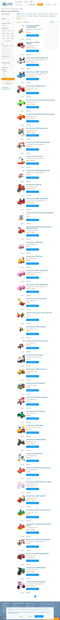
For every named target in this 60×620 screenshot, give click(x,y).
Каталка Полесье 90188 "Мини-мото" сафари (38, 482)
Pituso (26, 13)
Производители (6, 609)
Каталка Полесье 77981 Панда (34, 355)
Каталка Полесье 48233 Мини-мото (36, 581)
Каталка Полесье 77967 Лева (34, 256)
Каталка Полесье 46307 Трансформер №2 (38, 170)
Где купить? (28, 39)
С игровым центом (52, 16)
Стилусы (27, 605)
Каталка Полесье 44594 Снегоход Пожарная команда (38, 524)
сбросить (23, 18)
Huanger (51, 13)
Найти (40, 4)
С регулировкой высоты (43, 16)
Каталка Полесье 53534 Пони (34, 453)
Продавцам (5, 606)
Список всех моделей (5, 89)
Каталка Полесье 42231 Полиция (35, 411)
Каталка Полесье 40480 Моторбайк (36, 567)
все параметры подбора (8, 83)
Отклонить (21, 616)
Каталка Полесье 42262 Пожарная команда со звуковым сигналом (39, 227)
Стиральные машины (16, 606)
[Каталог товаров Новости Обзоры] (33, 4)
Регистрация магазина (5, 611)
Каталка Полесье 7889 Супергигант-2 (36, 369)
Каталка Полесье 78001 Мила (34, 242)
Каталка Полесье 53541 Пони (34, 156)
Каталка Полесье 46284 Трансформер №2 (38, 539)
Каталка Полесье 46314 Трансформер (37, 341)
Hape (47, 13)
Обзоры (31, 1)
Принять (39, 616)
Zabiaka (39, 13)
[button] (55, 4)
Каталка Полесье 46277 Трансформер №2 (38, 142)
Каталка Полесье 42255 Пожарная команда (38, 467)
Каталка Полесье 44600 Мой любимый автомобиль (40, 114)
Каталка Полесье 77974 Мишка (34, 425)
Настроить (30, 616)
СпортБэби (30, 16)
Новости (26, 1)
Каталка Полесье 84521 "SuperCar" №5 (37, 72)
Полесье (18, 13)
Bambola (30, 13)
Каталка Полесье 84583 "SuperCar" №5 (37, 198)
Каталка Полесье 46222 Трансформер (37, 397)
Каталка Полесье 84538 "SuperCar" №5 (37, 58)
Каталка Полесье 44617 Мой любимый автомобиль (40, 100)
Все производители (8, 40)
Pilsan (22, 16)
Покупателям (5, 605)
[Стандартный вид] (52, 22)
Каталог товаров (19, 1)
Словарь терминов (5, 87)
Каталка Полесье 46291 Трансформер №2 (32, 26)
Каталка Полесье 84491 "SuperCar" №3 (37, 284)
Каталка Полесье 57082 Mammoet (32, 43)
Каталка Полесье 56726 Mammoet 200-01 (37, 553)
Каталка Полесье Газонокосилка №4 (36, 298)
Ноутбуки (14, 605)
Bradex (18, 16)
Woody (56, 13)
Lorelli (26, 16)
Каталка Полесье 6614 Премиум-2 (35, 383)
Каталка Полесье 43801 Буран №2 (35, 496)
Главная (2, 8)
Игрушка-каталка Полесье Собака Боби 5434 (38, 313)
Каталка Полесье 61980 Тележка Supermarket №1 (40, 213)
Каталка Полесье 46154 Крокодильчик (37, 128)
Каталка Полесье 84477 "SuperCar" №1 (37, 270)
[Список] (58, 22)
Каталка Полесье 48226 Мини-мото (36, 86)
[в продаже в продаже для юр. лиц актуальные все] (8, 25)
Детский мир (7, 8)
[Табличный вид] (55, 22)
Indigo (23, 13)
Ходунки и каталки (15, 8)
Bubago (35, 13)
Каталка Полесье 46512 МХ (33, 184)
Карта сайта (5, 608)
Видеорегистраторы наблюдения (30, 607)
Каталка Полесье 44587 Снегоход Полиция (38, 510)
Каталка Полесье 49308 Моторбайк (36, 439)
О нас (4, 617)
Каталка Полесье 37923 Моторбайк (36, 327)
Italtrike (43, 13)
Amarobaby (36, 16)
